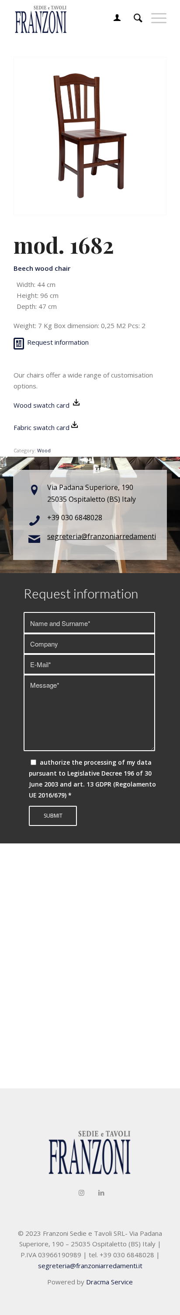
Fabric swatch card (41, 427)
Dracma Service (109, 1281)
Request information (58, 342)
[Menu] (154, 17)
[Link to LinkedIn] (101, 1192)
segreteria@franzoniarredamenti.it (104, 536)
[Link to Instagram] (81, 1192)
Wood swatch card (42, 405)
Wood (44, 450)
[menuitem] (113, 17)
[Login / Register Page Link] (113, 17)
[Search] (133, 17)
